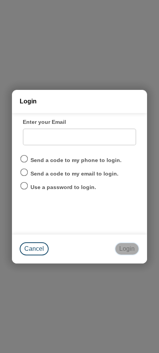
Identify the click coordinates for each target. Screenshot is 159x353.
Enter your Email (44, 122)
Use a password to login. (63, 187)
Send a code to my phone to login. (76, 160)
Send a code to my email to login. (74, 174)
